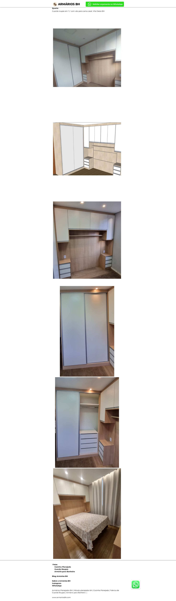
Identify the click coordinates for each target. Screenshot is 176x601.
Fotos (55, 564)
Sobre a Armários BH (61, 581)
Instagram (56, 583)
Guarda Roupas (60, 569)
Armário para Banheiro (63, 571)
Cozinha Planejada (61, 567)
